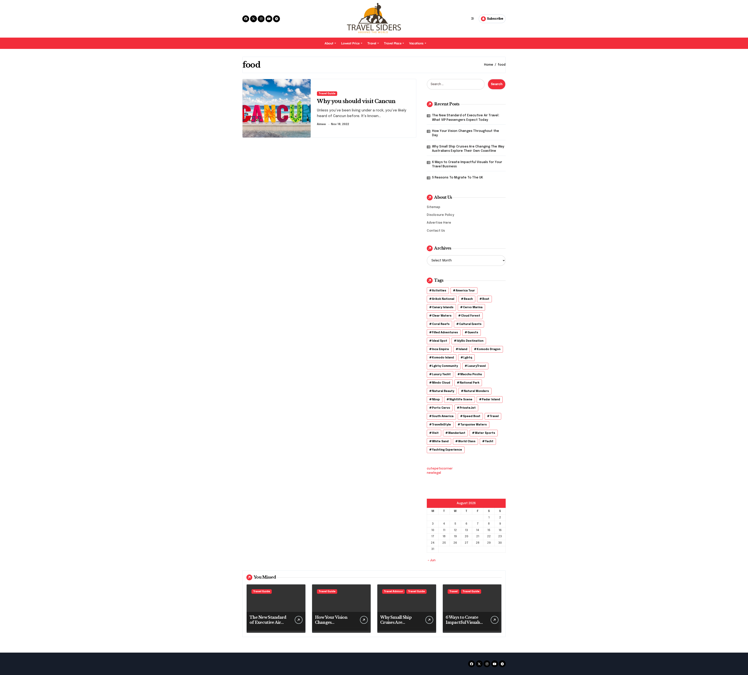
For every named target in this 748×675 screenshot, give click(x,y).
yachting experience (447, 449)
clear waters (442, 315)
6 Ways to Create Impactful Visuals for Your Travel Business (467, 164)
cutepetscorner (440, 468)
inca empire (440, 349)
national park (469, 382)
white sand (440, 441)
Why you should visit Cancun (356, 101)
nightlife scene (460, 399)
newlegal (434, 473)
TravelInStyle (441, 424)
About (329, 43)
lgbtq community (445, 366)
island (463, 349)
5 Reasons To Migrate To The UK (457, 177)
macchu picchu (471, 374)
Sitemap (433, 207)
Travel (371, 43)
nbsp (436, 399)
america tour (465, 290)
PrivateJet (468, 408)
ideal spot (439, 341)
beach (468, 299)
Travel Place (392, 43)
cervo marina (472, 307)
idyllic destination (470, 341)
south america (442, 416)
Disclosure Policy (440, 215)
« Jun (432, 560)
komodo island (443, 357)
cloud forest (470, 315)
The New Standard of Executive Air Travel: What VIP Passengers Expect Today (465, 117)
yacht (489, 441)
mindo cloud (441, 382)
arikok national (443, 299)
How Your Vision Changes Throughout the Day (465, 133)
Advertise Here (439, 222)
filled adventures (445, 332)
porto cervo (441, 408)
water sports (485, 433)
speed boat (471, 416)
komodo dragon (488, 349)
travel (494, 416)
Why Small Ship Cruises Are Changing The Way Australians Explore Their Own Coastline (468, 149)
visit (435, 433)
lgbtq (467, 357)
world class (466, 441)
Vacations (416, 43)
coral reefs (441, 324)
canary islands (442, 307)
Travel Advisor (393, 591)
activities (439, 290)
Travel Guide (327, 93)
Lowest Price (350, 43)
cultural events (470, 324)
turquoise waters (473, 424)
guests (473, 332)
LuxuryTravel (477, 366)
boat (485, 299)
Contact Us (436, 230)
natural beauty (443, 391)
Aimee (321, 124)
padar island (491, 399)
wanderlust (456, 433)
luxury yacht (441, 374)
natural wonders (476, 391)
